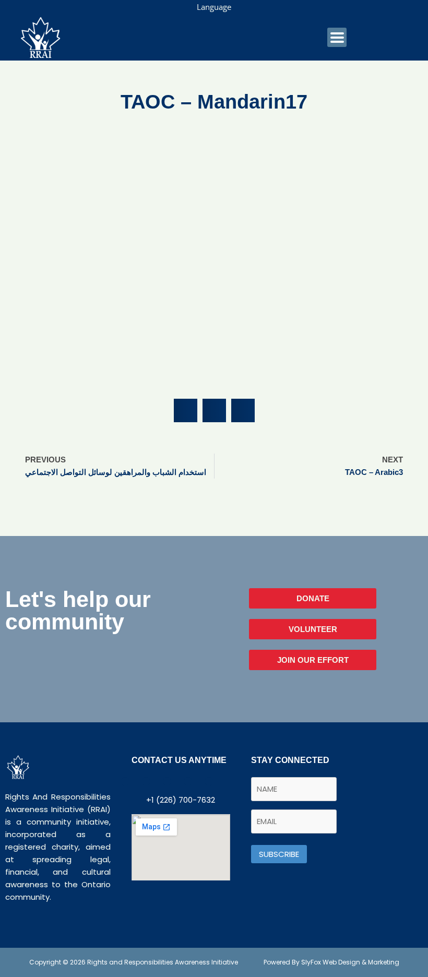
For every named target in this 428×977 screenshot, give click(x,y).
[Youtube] (167, 781)
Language (214, 7)
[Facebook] (125, 781)
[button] (185, 410)
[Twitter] (146, 781)
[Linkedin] (188, 781)
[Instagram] (209, 781)
